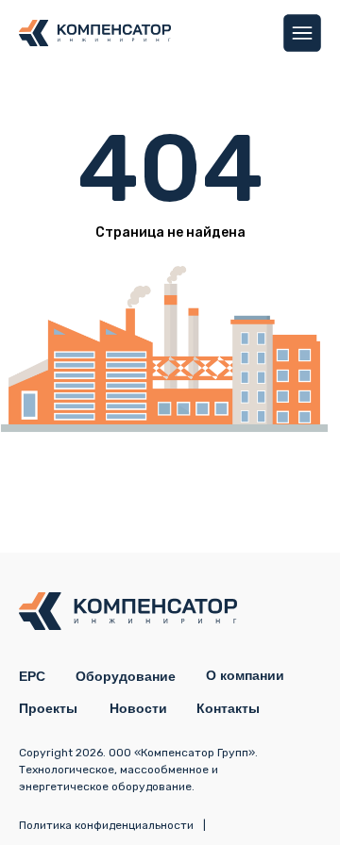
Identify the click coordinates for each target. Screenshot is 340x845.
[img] (302, 33)
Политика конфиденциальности (106, 825)
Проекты (48, 708)
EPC (32, 676)
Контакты (228, 708)
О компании (245, 675)
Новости (138, 708)
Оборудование (126, 676)
